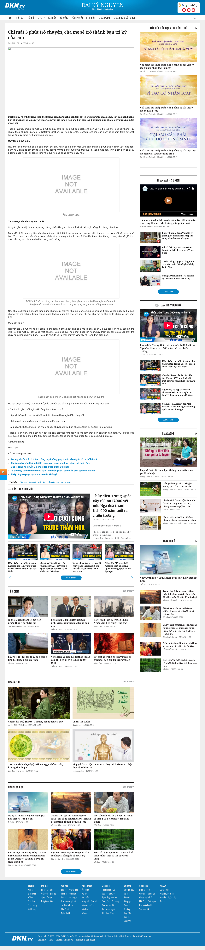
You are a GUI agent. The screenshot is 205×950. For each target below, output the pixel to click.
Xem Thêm (71, 577)
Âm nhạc (85, 889)
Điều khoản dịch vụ (64, 940)
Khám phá (128, 905)
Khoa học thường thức (168, 897)
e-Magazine (104, 17)
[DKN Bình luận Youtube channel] (188, 10)
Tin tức (163, 901)
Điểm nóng (32, 893)
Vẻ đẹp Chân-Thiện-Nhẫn (84, 17)
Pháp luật (31, 901)
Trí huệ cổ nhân (78, 771)
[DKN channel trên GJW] (192, 5)
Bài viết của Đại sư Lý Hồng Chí (168, 28)
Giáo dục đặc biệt (108, 893)
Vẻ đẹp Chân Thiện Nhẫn (17, 725)
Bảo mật (79, 940)
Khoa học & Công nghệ (125, 17)
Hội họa (84, 893)
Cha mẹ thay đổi (108, 905)
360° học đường (108, 913)
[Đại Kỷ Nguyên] (15, 5)
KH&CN (163, 885)
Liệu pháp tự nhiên (146, 905)
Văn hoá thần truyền (58, 825)
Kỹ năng (11, 663)
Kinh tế (30, 889)
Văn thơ (85, 909)
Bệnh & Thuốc (144, 889)
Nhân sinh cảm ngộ (68, 893)
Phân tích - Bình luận (49, 893)
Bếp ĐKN (127, 897)
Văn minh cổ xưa (88, 905)
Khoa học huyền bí (167, 893)
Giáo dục (106, 885)
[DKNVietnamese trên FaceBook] (183, 5)
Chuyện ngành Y (145, 897)
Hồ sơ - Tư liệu (46, 897)
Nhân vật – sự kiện (168, 180)
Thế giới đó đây (47, 901)
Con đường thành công (17, 626)
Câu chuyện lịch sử (15, 865)
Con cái (32, 482)
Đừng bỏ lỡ (168, 541)
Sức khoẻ (127, 921)
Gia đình (127, 893)
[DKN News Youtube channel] (184, 10)
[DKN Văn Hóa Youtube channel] (193, 10)
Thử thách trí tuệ (108, 889)
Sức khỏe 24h (144, 909)
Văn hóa (52, 17)
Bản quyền (90, 940)
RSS (51, 940)
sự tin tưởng (66, 482)
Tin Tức (95, 520)
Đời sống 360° (129, 889)
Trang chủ (10, 17)
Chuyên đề (65, 909)
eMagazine (168, 433)
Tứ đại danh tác (67, 905)
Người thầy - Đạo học (110, 897)
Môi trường (98, 626)
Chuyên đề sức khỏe (147, 893)
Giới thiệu (42, 940)
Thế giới (30, 17)
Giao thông (32, 905)
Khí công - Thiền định (147, 901)
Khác (165, 510)
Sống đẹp (127, 901)
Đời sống (64, 17)
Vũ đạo (84, 913)
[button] (132, 578)
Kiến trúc (85, 897)
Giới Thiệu (21, 9)
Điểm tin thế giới (57, 629)
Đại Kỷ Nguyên (94, 936)
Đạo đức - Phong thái (16, 771)
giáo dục (42, 482)
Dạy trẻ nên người (108, 909)
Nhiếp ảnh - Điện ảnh (89, 901)
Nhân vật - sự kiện (147, 226)
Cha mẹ (23, 482)
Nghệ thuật (77, 725)
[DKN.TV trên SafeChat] (180, 5)
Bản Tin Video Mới (171, 305)
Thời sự (19, 17)
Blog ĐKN (127, 913)
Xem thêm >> (128, 590)
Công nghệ (164, 889)
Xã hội (30, 897)
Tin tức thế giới (47, 889)
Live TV (41, 17)
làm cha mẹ (54, 482)
